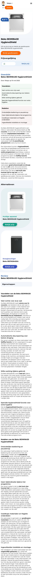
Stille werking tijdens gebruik (12, 97)
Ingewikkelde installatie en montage (14, 122)
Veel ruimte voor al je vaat (11, 90)
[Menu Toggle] (31, 3)
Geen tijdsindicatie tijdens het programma (16, 115)
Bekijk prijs (9, 225)
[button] (11, 53)
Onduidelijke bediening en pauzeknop (15, 112)
